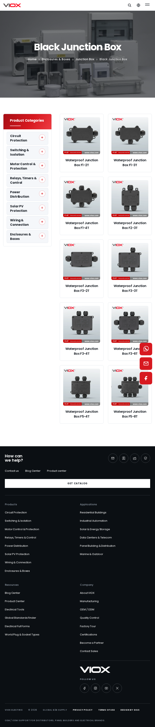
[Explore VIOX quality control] (145, 458)
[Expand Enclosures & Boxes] (42, 235)
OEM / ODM (87, 609)
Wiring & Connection (18, 562)
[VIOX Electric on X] (117, 688)
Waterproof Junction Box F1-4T (81, 225)
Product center (56, 471)
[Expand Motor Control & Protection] (42, 165)
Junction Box (84, 59)
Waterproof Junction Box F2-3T (130, 225)
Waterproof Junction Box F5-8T (130, 414)
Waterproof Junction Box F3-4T (81, 351)
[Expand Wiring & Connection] (42, 221)
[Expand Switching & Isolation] (42, 151)
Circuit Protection (16, 512)
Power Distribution (16, 546)
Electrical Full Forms (17, 626)
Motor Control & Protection (22, 529)
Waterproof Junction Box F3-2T (81, 288)
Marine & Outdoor (91, 554)
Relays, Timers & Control (20, 537)
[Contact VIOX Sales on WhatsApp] (146, 349)
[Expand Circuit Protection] (42, 137)
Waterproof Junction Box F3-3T (130, 288)
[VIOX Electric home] (12, 5)
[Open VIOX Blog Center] (123, 458)
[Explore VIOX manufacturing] (134, 458)
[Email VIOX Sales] (146, 363)
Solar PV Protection (17, 554)
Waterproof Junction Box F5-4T (81, 414)
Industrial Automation (93, 521)
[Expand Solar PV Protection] (42, 207)
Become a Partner (92, 643)
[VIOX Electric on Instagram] (95, 688)
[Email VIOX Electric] (112, 458)
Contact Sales (89, 651)
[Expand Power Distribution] (42, 193)
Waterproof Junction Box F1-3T (130, 162)
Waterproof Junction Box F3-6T (130, 351)
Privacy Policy (83, 709)
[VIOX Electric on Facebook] (84, 688)
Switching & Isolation (18, 521)
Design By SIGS (130, 709)
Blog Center (33, 471)
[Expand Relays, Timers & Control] (42, 179)
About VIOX (87, 593)
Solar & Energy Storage (95, 529)
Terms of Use (106, 709)
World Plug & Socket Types (22, 634)
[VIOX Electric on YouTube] (106, 688)
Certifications (88, 634)
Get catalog (77, 483)
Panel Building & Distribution (97, 546)
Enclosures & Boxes (56, 59)
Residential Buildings (93, 512)
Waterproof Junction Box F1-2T (81, 162)
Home (32, 59)
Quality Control (89, 618)
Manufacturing (89, 601)
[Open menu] (147, 5)
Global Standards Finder (20, 618)
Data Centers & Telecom (96, 537)
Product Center (15, 601)
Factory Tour (88, 626)
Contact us (12, 471)
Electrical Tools (14, 609)
